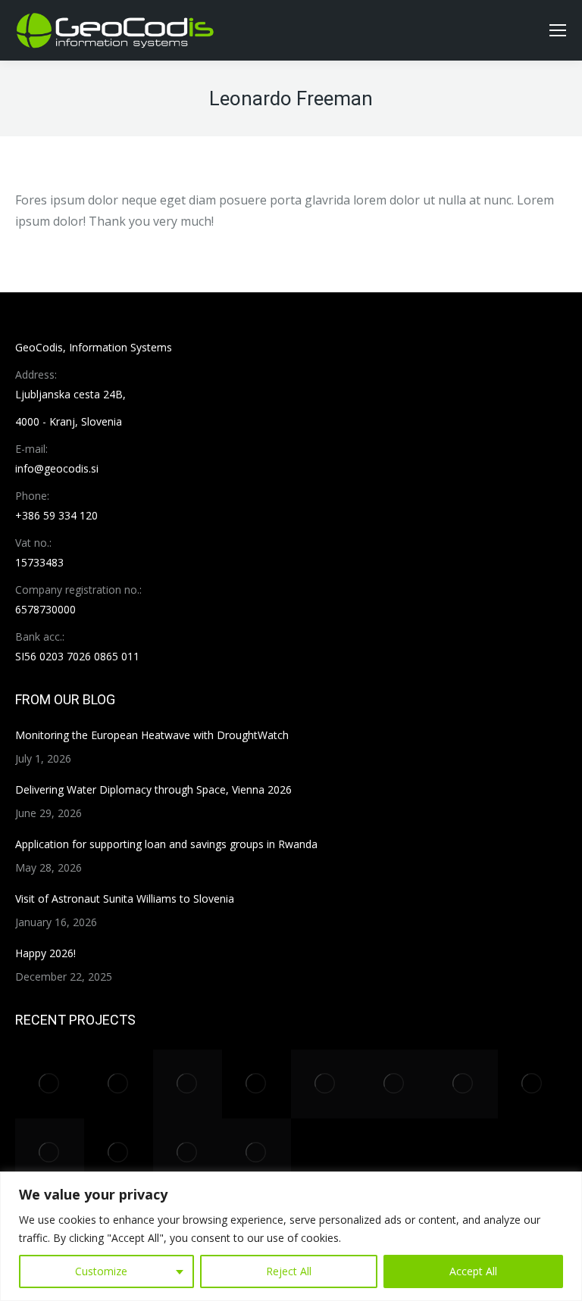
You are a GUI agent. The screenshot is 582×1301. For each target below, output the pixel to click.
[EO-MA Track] (118, 1084)
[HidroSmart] (325, 1084)
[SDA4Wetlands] (394, 1084)
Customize (101, 1271)
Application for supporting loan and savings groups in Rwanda (166, 844)
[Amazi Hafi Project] (256, 1152)
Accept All (473, 1271)
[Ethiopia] (118, 1152)
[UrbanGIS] (463, 1084)
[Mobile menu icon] (558, 30)
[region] (291, 1236)
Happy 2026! (45, 953)
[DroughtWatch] (187, 1084)
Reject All (288, 1271)
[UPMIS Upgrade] (532, 1084)
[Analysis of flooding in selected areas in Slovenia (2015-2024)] (49, 1084)
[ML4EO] (49, 1152)
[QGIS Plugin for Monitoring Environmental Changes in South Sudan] (256, 1084)
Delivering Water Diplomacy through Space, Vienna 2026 (153, 789)
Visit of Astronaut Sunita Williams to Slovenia (124, 898)
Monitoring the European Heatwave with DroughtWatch (152, 735)
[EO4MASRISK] (187, 1152)
